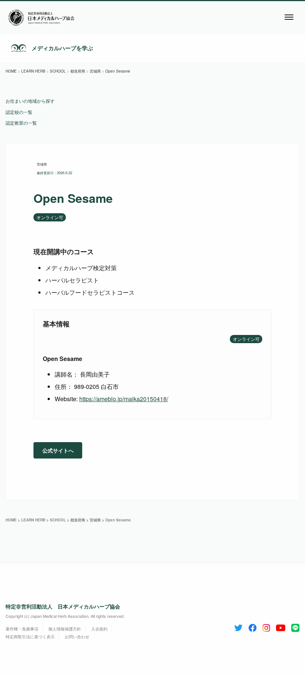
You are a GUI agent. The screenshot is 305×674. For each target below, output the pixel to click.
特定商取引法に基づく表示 (30, 636)
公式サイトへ (58, 450)
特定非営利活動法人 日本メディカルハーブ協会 (63, 606)
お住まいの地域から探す (30, 101)
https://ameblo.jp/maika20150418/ (123, 399)
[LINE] (295, 626)
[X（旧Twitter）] (238, 626)
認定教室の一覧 (21, 122)
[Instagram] (266, 626)
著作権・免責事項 (22, 629)
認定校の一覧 (19, 112)
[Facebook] (252, 626)
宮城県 (42, 164)
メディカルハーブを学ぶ (62, 48)
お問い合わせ (77, 636)
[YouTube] (280, 626)
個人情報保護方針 (64, 629)
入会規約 (99, 629)
